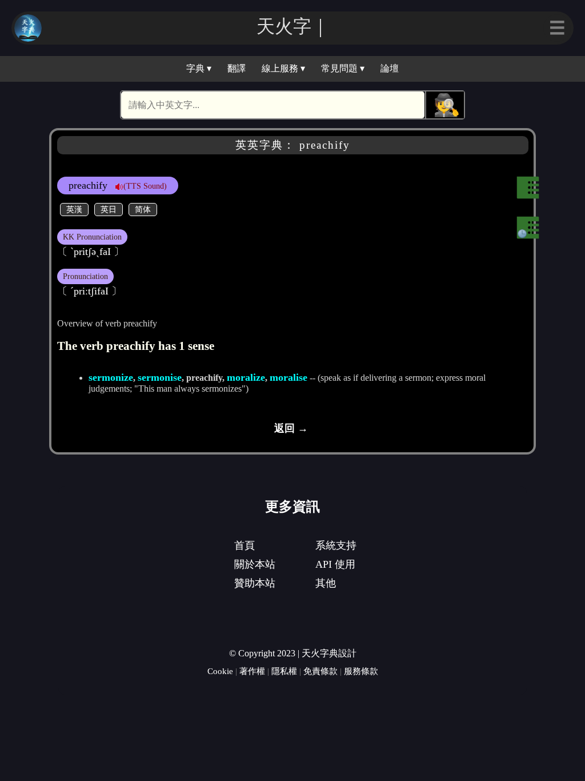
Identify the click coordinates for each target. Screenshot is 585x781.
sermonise (160, 377)
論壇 (389, 68)
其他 (325, 583)
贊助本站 (254, 583)
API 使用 (335, 564)
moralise (288, 377)
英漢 (74, 209)
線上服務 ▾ (283, 68)
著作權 (252, 671)
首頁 (244, 545)
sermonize (111, 377)
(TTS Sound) (145, 185)
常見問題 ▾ (342, 68)
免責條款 (320, 671)
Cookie (220, 671)
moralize (246, 377)
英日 (109, 209)
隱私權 (284, 671)
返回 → (291, 428)
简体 (143, 209)
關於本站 (254, 564)
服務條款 (361, 671)
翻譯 (236, 68)
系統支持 (335, 545)
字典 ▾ (198, 68)
